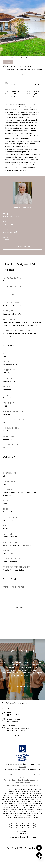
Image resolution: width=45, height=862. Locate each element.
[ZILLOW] (34, 825)
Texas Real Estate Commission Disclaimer (22, 785)
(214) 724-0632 (9, 224)
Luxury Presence (28, 837)
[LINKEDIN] (22, 825)
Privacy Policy (31, 848)
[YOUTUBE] (28, 825)
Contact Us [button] (22, 687)
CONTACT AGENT (22, 246)
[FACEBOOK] (11, 825)
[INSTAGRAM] (17, 825)
